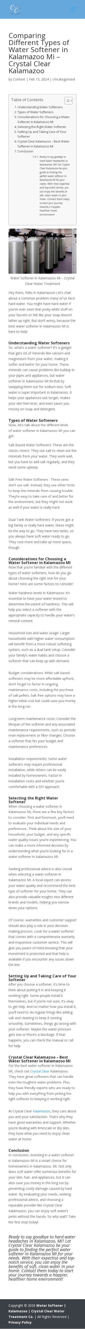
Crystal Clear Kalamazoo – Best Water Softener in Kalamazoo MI (43, 143)
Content (19, 79)
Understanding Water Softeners (40, 107)
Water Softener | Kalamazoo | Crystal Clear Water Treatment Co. (37, 1311)
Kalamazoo (41, 1111)
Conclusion (25, 151)
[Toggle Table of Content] (66, 101)
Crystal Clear (39, 1071)
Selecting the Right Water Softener (42, 127)
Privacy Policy (20, 1322)
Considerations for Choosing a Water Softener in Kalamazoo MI (43, 119)
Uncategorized (64, 79)
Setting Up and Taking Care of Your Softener (41, 134)
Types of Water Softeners (35, 112)
